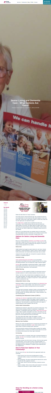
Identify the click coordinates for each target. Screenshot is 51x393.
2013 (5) (5, 226)
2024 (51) (5, 211)
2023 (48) (5, 213)
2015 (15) (5, 223)
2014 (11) (5, 225)
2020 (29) (5, 217)
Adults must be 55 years (41, 310)
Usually (32, 325)
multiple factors (20, 222)
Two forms (22, 336)
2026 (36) (5, 209)
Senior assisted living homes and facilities (24, 259)
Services (17, 264)
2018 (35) (5, 219)
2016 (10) (5, 222)
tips (25, 352)
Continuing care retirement (21, 298)
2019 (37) (5, 218)
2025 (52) (5, 210)
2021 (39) (5, 215)
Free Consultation (26, 391)
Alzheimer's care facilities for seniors (36, 240)
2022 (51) (5, 214)
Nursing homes (19, 271)
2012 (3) (5, 227)
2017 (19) (5, 221)
